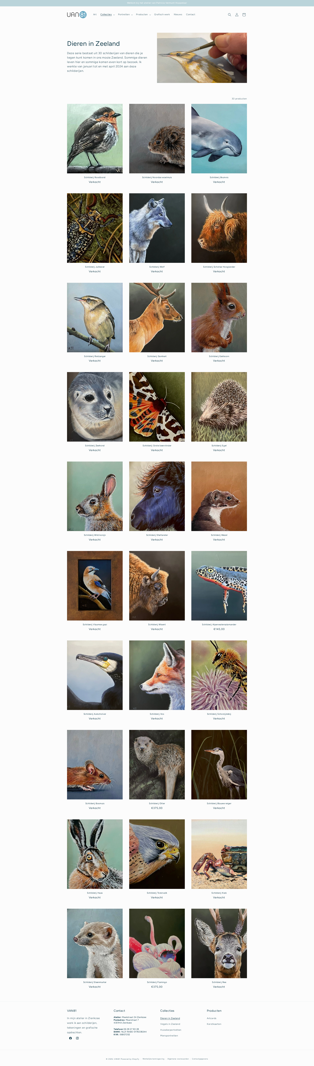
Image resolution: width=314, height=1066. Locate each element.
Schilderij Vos (157, 714)
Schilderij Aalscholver (95, 714)
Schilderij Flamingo (157, 982)
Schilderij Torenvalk (157, 893)
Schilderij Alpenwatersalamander (219, 624)
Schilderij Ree (219, 982)
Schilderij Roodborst (95, 177)
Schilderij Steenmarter (94, 982)
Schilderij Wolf (157, 267)
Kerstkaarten (214, 1024)
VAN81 (117, 1059)
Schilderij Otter (157, 803)
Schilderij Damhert (157, 356)
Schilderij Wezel (219, 535)
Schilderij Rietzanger (95, 356)
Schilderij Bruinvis (219, 177)
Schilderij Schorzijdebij (219, 714)
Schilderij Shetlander (157, 535)
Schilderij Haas (95, 893)
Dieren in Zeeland (170, 1018)
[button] (107, 14)
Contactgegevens (200, 1059)
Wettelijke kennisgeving (153, 1059)
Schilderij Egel (219, 445)
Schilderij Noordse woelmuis (157, 177)
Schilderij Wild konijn (95, 535)
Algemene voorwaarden (178, 1059)
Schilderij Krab (219, 893)
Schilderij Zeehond (95, 445)
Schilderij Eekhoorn (219, 356)
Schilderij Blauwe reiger (219, 803)
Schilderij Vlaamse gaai (95, 624)
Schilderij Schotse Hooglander (219, 267)
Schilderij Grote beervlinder (157, 445)
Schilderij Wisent (157, 624)
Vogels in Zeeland (170, 1024)
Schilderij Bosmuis (95, 803)
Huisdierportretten (170, 1030)
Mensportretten (169, 1035)
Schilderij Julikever (95, 267)
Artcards (212, 1018)
